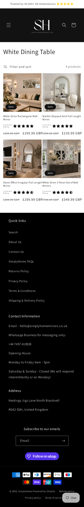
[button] (8, 25)
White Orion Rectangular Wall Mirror (20, 117)
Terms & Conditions (22, 291)
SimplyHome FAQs (21, 261)
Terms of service (54, 497)
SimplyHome (25, 491)
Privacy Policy (18, 281)
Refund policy (67, 491)
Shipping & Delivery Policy (27, 300)
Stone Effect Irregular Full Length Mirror (22, 184)
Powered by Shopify (44, 491)
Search (13, 232)
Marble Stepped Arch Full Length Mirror (61, 117)
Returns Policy (19, 271)
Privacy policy (33, 497)
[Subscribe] (63, 441)
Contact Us (16, 252)
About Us (15, 242)
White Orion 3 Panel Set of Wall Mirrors (60, 184)
